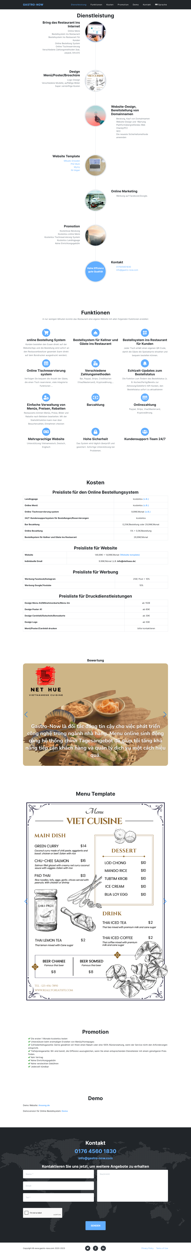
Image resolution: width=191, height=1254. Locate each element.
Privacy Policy (147, 1248)
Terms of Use (162, 1248)
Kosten (110, 4)
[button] (165, 714)
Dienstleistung (78, 4)
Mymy (77, 167)
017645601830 (123, 267)
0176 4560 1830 (95, 1151)
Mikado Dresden (72, 160)
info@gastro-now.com (127, 270)
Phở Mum (75, 164)
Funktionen (96, 4)
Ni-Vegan (75, 170)
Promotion (123, 4)
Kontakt (147, 4)
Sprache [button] (162, 4)
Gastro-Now (33, 4)
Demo (136, 4)
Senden (95, 1225)
